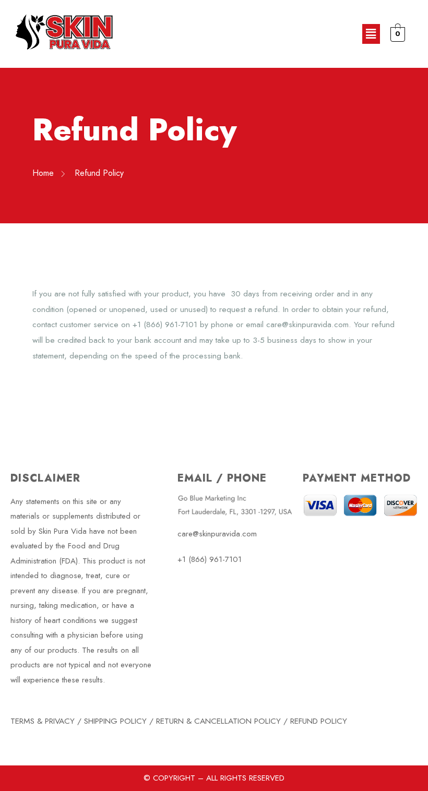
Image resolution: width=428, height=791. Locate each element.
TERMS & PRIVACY (42, 721)
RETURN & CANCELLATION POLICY (218, 721)
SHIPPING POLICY (115, 721)
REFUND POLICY (318, 721)
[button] (371, 33)
